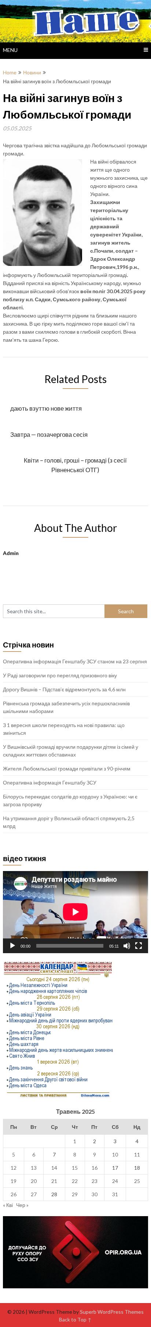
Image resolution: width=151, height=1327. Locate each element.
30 (94, 1194)
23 (94, 1181)
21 (54, 1181)
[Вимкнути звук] (126, 945)
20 (34, 1181)
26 (13, 1194)
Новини (32, 72)
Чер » (22, 1205)
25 (137, 1181)
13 (34, 1168)
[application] (75, 912)
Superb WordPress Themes (112, 1312)
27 (34, 1194)
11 (137, 1154)
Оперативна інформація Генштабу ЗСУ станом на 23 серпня (75, 661)
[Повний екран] (138, 945)
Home (9, 72)
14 (54, 1168)
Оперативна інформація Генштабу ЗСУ (49, 782)
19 (13, 1181)
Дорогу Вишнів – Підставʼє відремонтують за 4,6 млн (64, 689)
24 (115, 1181)
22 (75, 1181)
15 (75, 1168)
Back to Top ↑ (75, 1319)
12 (13, 1168)
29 (75, 1194)
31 (115, 1194)
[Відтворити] (12, 945)
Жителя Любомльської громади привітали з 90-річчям (66, 768)
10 (115, 1154)
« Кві (8, 1205)
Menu (10, 50)
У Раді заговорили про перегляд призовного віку (60, 675)
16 (94, 1168)
